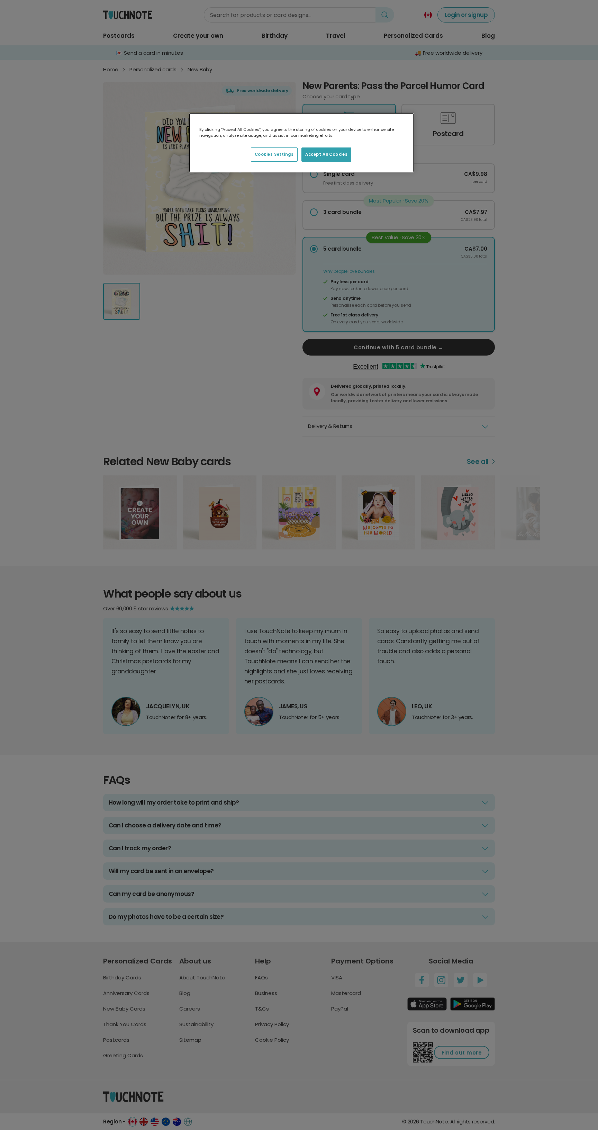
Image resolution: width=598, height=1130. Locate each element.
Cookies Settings (274, 154)
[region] (301, 142)
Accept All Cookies (326, 154)
